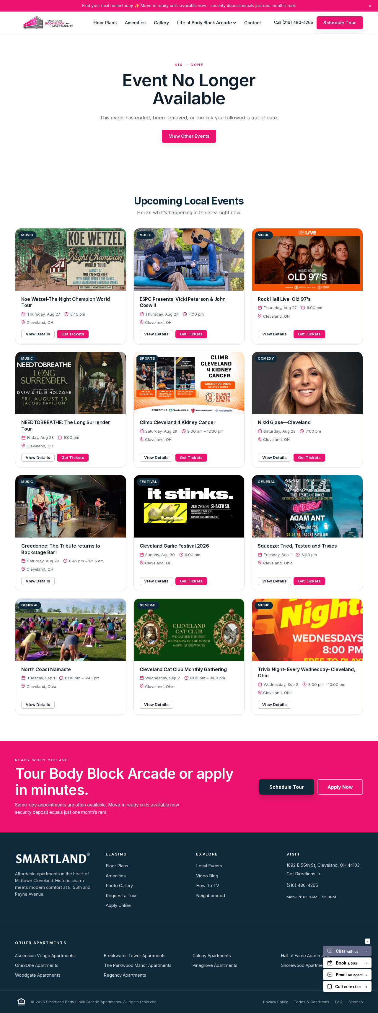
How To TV (207, 885)
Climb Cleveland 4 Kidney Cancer (178, 422)
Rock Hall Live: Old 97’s (284, 299)
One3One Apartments (36, 965)
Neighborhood (210, 895)
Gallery (161, 22)
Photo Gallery (119, 885)
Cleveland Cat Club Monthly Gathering (183, 669)
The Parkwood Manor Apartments (138, 965)
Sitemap (355, 1002)
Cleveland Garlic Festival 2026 (174, 546)
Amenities (135, 22)
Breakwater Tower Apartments (135, 955)
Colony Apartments (212, 955)
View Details (38, 334)
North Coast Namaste (46, 669)
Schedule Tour (339, 22)
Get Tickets (72, 334)
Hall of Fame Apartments (305, 955)
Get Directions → (303, 873)
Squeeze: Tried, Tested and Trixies (297, 546)
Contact (252, 22)
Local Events (209, 865)
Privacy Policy (275, 1002)
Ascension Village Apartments (45, 955)
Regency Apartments (125, 975)
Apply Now (340, 787)
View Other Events (189, 136)
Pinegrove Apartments (215, 965)
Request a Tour (121, 895)
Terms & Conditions (311, 1002)
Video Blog (207, 876)
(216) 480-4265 (302, 885)
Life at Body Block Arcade (204, 22)
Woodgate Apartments (38, 975)
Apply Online (118, 905)
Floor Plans (105, 22)
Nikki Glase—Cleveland (284, 422)
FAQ (339, 1002)
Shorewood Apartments (305, 965)
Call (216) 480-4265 (293, 22)
